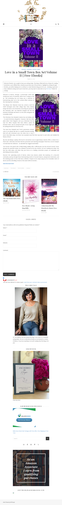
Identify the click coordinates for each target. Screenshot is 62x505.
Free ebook (13, 168)
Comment (5, 250)
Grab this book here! (8, 163)
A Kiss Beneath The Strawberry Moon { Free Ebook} (49, 208)
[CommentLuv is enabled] (31, 280)
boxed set (6, 168)
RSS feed (48, 88)
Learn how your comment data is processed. (35, 282)
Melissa (6, 171)
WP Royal (12, 502)
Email (5, 235)
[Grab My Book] (31, 375)
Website (5, 242)
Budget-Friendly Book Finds (31, 69)
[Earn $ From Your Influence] (31, 417)
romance (28, 168)
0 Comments (56, 171)
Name (5, 228)
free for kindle (21, 168)
